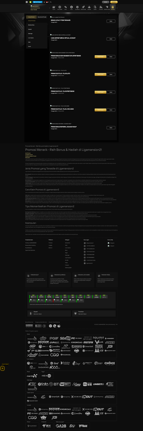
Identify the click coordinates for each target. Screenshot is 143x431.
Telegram (112, 243)
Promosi (113, 9)
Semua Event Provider (42, 17)
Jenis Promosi (27, 153)
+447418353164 (90, 251)
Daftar (114, 2)
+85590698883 (90, 257)
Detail (111, 21)
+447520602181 (90, 248)
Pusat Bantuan (28, 247)
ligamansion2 (89, 263)
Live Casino (59, 9)
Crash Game (83, 9)
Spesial (30, 29)
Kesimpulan (27, 157)
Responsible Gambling (30, 245)
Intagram (112, 246)
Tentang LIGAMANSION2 (30, 243)
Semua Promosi (31, 17)
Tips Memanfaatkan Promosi (30, 156)
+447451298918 (90, 246)
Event (29, 46)
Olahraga (77, 9)
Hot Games (67, 243)
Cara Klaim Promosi (29, 154)
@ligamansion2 (89, 243)
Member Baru (31, 25)
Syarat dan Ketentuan (30, 250)
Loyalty (50, 245)
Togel (71, 9)
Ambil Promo (100, 56)
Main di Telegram (38, 2)
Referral (50, 247)
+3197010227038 (90, 260)
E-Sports (101, 9)
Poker (95, 9)
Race (66, 9)
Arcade (89, 9)
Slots (54, 9)
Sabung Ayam (107, 9)
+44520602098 (90, 254)
